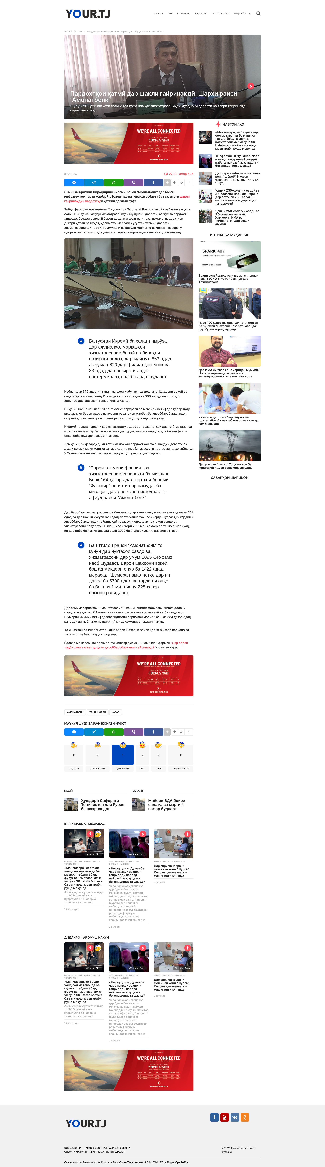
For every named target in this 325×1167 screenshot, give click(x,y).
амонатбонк (75, 712)
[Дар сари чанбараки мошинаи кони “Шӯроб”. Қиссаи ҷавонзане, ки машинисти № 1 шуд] (173, 843)
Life (170, 13)
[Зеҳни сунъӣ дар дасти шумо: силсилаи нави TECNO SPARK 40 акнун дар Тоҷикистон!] (230, 256)
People (159, 13)
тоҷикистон (97, 712)
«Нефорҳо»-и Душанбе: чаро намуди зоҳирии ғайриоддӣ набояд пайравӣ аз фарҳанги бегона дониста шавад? (127, 875)
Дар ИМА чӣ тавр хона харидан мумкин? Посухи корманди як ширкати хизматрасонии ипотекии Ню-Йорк (229, 373)
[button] (249, 13)
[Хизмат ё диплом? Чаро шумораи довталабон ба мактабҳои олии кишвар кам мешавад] (230, 398)
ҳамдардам (122, 769)
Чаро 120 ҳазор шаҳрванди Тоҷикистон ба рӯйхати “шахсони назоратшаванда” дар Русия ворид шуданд (228, 326)
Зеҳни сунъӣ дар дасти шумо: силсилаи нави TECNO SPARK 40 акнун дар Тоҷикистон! (228, 279)
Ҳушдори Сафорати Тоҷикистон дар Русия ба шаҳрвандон (102, 804)
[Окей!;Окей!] (98, 834)
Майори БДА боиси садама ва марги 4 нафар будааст (166, 804)
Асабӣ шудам (97, 769)
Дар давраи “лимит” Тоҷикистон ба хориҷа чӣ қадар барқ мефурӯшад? (226, 466)
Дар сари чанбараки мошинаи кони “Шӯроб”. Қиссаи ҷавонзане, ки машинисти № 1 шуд (172, 871)
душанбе (119, 861)
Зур (142, 769)
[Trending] (250, 86)
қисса (96, 861)
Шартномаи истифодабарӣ (108, 1151)
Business (183, 13)
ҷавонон (124, 864)
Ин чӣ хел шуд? (181, 769)
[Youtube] (224, 1117)
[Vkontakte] (235, 1117)
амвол (87, 861)
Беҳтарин (74, 769)
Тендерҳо (200, 13)
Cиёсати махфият (76, 1151)
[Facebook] (214, 1117)
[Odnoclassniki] (245, 1117)
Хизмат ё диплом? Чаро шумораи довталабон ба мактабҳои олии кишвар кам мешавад (228, 420)
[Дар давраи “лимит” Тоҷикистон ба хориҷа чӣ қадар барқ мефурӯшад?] (230, 445)
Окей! (158, 769)
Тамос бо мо (221, 13)
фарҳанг (113, 864)
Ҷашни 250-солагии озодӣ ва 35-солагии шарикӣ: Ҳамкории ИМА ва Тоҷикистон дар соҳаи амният (237, 217)
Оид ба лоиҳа (72, 1148)
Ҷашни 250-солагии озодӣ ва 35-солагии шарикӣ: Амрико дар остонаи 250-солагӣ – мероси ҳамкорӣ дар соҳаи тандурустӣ (237, 197)
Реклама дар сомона (116, 1148)
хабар (115, 712)
